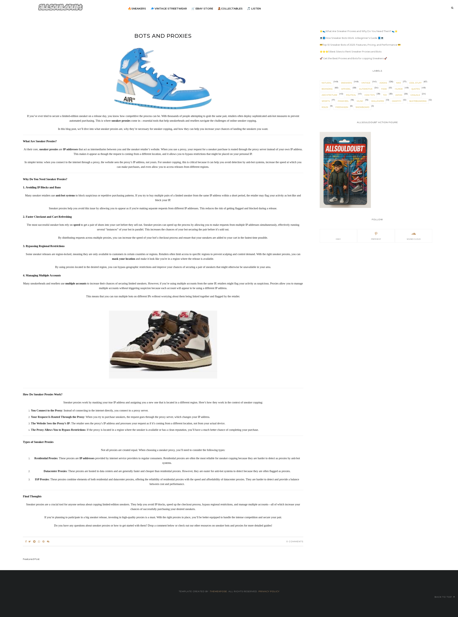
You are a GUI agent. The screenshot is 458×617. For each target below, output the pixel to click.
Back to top (444, 597)
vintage (365, 83)
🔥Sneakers (137, 8)
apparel (346, 89)
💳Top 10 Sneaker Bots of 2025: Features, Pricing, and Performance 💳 (360, 44)
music (360, 101)
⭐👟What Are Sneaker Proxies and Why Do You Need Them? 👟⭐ (359, 31)
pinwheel (343, 101)
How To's (369, 95)
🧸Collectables (230, 8)
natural (327, 83)
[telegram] (34, 541)
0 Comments (294, 541)
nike (398, 83)
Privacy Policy (268, 591)
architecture (329, 95)
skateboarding (418, 101)
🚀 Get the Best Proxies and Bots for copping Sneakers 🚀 (353, 58)
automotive (365, 89)
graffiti (396, 101)
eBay (338, 239)
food (384, 89)
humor (399, 89)
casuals (415, 95)
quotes (415, 89)
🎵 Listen (254, 8)
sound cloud (414, 239)
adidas (383, 83)
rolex (325, 107)
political (351, 95)
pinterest (376, 239)
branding (327, 89)
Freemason (341, 107)
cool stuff (415, 83)
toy (385, 95)
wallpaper (377, 101)
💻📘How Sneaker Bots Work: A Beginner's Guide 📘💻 (352, 37)
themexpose (218, 591)
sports (326, 101)
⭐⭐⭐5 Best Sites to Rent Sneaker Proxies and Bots (350, 51)
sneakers (346, 83)
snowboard (362, 107)
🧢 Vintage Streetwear (168, 8)
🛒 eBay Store (202, 8)
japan (398, 95)
